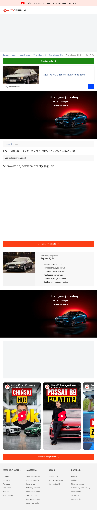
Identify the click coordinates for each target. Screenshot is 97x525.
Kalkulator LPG (31, 495)
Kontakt (6, 491)
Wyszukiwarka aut (33, 476)
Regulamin (7, 488)
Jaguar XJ (8, 144)
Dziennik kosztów (32, 480)
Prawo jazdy (76, 499)
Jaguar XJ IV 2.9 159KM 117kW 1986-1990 (64, 75)
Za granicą (75, 495)
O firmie (6, 476)
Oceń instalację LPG (56, 480)
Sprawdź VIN (53, 476)
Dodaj (47, 61)
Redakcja (6, 480)
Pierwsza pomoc (77, 484)
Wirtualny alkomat (33, 488)
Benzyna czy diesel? (33, 491)
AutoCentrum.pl (14, 10)
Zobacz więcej (47, 456)
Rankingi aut (30, 484)
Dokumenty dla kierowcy (80, 488)
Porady (74, 476)
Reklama (6, 484)
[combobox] (48, 86)
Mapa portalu (8, 495)
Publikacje (75, 480)
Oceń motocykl (54, 484)
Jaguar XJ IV (47, 258)
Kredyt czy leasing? (33, 499)
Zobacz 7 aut (47, 244)
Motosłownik (76, 491)
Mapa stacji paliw (32, 503)
